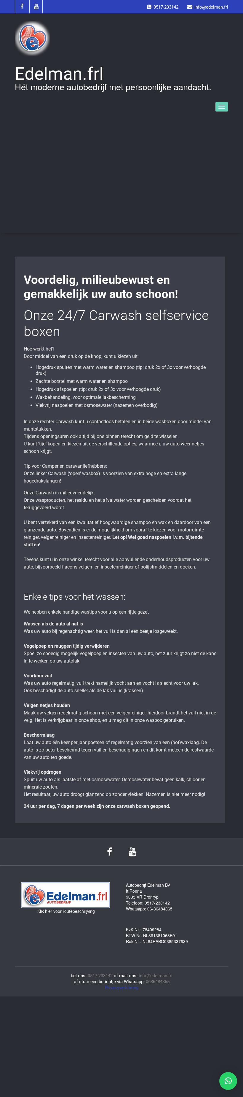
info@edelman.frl (155, 975)
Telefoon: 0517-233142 (148, 903)
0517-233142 (100, 975)
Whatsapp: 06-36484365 (149, 909)
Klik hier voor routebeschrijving (66, 911)
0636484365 (158, 981)
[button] (228, 1081)
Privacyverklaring (121, 987)
